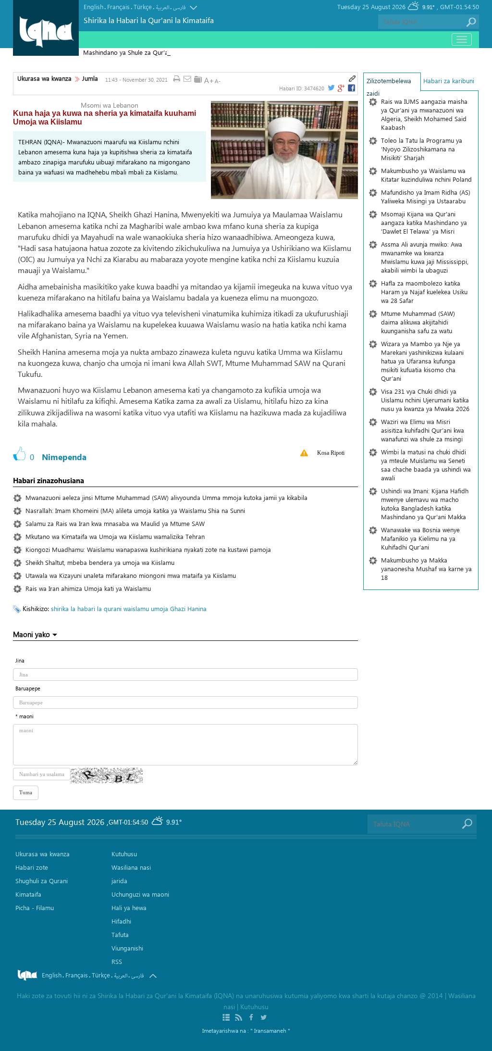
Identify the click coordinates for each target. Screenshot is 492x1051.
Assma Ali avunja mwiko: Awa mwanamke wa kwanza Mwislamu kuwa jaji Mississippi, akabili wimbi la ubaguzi (424, 257)
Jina (20, 660)
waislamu (136, 608)
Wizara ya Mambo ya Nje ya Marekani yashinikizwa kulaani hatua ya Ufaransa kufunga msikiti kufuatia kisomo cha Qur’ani (422, 360)
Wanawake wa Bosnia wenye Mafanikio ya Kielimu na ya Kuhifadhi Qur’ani (420, 538)
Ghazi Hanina (188, 608)
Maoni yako (31, 634)
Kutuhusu (124, 854)
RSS (116, 961)
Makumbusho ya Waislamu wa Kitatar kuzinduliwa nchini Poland (426, 174)
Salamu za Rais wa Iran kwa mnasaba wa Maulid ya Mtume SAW (115, 523)
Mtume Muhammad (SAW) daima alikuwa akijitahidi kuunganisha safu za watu (418, 322)
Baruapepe (27, 688)
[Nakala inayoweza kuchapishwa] (176, 79)
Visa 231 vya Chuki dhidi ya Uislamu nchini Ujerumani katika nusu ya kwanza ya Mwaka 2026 (425, 400)
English (93, 6)
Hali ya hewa (129, 907)
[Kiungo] (352, 78)
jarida (119, 880)
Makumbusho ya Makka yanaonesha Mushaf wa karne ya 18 (426, 568)
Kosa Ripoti (330, 453)
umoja (159, 608)
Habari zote (31, 867)
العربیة (162, 7)
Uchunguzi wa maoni (140, 894)
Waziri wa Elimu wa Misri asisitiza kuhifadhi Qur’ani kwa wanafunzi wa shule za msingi (422, 430)
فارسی (179, 7)
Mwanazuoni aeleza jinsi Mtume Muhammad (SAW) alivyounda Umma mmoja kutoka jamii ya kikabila (166, 497)
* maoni (24, 716)
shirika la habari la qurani (86, 608)
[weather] (158, 822)
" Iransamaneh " (270, 1030)
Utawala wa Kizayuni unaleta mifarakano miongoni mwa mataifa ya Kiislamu (130, 575)
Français (118, 6)
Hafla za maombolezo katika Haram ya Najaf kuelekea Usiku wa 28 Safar (424, 291)
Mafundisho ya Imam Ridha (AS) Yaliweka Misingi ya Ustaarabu (425, 196)
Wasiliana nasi (131, 867)
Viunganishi (127, 948)
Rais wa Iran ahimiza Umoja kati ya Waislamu (88, 588)
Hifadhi (121, 921)
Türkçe (143, 6)
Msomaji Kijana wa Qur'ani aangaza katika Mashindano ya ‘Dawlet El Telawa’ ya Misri (424, 222)
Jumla (90, 78)
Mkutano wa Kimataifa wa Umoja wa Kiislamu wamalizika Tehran (115, 536)
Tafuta (120, 934)
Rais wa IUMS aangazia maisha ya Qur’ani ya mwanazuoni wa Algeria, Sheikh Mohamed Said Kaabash (424, 114)
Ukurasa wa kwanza (44, 78)
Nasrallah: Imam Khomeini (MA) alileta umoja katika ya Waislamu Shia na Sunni (135, 510)
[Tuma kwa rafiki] (187, 79)
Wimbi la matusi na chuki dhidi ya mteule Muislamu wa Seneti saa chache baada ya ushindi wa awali (426, 465)
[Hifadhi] (198, 79)
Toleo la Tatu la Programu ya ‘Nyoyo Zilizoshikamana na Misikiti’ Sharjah (421, 149)
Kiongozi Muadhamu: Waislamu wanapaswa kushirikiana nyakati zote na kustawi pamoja (148, 549)
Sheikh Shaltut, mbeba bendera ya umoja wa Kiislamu (99, 562)
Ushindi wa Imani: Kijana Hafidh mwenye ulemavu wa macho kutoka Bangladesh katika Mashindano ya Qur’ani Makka (424, 504)
